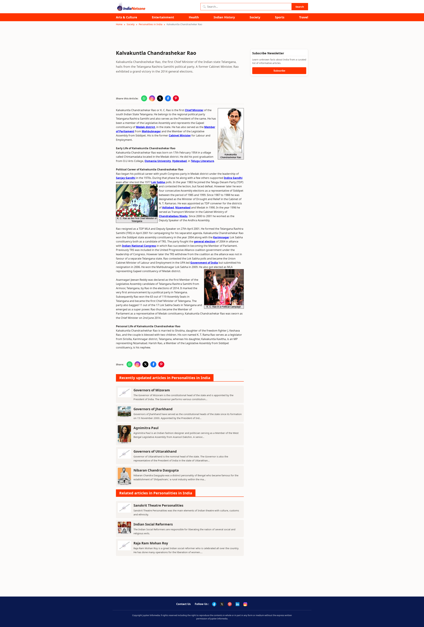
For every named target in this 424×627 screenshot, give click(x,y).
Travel (303, 17)
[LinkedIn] (237, 604)
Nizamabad (182, 207)
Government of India (204, 262)
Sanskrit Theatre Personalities (158, 505)
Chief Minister (194, 110)
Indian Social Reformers (153, 524)
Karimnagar (221, 237)
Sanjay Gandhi (125, 178)
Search (299, 6)
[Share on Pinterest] (176, 98)
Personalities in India (150, 24)
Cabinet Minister (180, 135)
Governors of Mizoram (151, 390)
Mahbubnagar (151, 131)
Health (194, 17)
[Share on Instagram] (152, 98)
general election (204, 241)
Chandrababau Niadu (173, 216)
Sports (279, 17)
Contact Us (183, 604)
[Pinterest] (229, 604)
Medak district (145, 127)
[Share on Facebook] (168, 98)
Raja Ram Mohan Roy (150, 543)
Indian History (224, 17)
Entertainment (163, 17)
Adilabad (168, 207)
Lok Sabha (158, 182)
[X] (222, 604)
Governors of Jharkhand (153, 409)
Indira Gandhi (233, 178)
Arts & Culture (126, 17)
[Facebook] (214, 604)
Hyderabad (179, 161)
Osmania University (158, 161)
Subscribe (279, 70)
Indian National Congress (139, 246)
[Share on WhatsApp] (144, 98)
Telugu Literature (202, 161)
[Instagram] (245, 604)
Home (119, 24)
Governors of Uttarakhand (155, 451)
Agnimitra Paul (146, 428)
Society (255, 17)
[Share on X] (160, 98)
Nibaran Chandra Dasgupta (156, 470)
